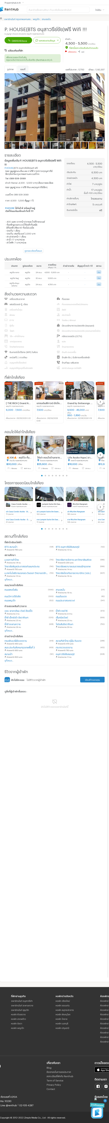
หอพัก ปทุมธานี (62, 1027)
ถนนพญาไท (10, 600)
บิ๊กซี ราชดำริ (62, 610)
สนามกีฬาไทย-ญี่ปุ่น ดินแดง (68, 640)
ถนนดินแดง (61, 596)
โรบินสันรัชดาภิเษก (64, 624)
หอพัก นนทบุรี (62, 1023)
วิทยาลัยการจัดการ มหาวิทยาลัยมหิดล (73, 559)
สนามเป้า (8, 654)
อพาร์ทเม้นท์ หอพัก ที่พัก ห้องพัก (13, 9)
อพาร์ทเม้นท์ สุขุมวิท (20, 1009)
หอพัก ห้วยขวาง (18, 1014)
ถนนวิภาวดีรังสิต (13, 596)
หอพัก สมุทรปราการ (65, 1009)
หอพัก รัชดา (16, 1023)
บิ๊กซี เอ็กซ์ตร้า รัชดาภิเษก (16, 617)
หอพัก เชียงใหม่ (63, 1000)
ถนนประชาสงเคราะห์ (65, 600)
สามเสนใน (46, 19)
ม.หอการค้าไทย (12, 559)
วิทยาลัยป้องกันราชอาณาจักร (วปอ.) (73, 573)
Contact (51, 1089)
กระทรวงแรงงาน (64, 647)
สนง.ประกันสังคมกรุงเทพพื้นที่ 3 (20, 647)
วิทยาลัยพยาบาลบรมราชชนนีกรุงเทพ (73, 566)
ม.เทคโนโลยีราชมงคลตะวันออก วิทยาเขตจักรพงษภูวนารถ (26, 573)
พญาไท (36, 19)
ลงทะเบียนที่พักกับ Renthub (60, 1076)
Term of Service (55, 1080)
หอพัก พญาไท (17, 1027)
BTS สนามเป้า (11, 546)
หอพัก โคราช (61, 1018)
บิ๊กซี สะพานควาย (13, 624)
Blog (49, 1067)
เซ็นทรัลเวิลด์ (62, 617)
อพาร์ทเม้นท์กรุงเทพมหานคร (17, 19)
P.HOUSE (9, 167)
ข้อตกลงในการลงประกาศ (59, 1071)
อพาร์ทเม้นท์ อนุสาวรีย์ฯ (22, 1000)
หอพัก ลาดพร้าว (18, 1018)
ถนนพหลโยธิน (11, 589)
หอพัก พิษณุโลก (63, 1014)
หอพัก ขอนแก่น (63, 1005)
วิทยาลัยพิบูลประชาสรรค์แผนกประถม (22, 566)
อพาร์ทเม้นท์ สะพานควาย (22, 1005)
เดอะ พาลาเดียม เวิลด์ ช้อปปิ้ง (19, 610)
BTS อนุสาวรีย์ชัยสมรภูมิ (67, 546)
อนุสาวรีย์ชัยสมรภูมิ (65, 654)
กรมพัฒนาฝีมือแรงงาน (16, 640)
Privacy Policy (54, 1084)
